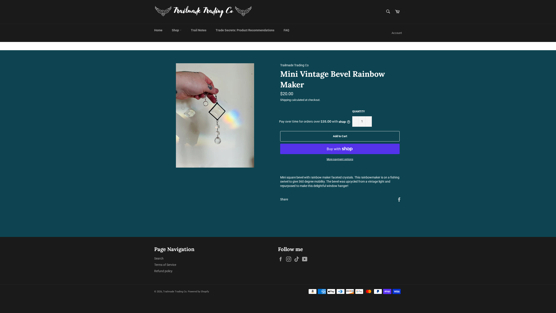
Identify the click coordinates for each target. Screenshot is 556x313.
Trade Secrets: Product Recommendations (245, 30)
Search (159, 258)
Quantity (358, 111)
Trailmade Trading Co (175, 291)
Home (158, 30)
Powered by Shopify (198, 291)
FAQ (286, 30)
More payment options (340, 159)
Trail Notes (198, 30)
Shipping (285, 100)
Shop (176, 30)
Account (397, 33)
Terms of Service (165, 264)
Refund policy (163, 271)
